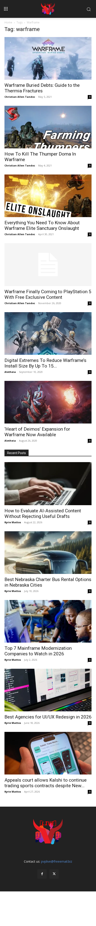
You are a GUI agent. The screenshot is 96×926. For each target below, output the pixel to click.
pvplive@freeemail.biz (56, 861)
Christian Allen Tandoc (19, 96)
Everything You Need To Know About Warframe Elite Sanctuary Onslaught (42, 225)
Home (8, 22)
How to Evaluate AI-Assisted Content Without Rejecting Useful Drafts (42, 513)
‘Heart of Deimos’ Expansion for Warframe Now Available (37, 431)
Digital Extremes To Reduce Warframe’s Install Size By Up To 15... (45, 363)
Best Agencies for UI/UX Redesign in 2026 (48, 717)
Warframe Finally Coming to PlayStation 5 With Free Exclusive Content (47, 294)
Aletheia (10, 372)
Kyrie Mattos (12, 522)
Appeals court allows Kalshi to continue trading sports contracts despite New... (45, 782)
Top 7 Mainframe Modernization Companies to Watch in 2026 (38, 651)
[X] (54, 874)
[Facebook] (42, 874)
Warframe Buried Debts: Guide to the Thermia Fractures (42, 88)
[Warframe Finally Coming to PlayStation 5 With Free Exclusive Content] (48, 264)
